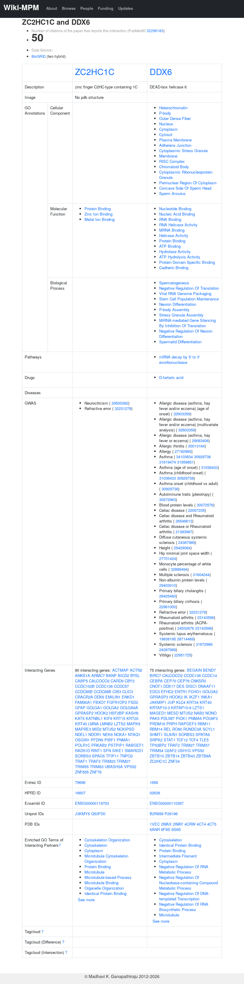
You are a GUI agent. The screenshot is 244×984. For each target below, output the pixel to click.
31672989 (204, 644)
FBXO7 (99, 702)
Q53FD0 (98, 813)
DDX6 (161, 71)
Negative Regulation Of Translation (189, 288)
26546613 (184, 521)
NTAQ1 (134, 734)
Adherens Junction (175, 145)
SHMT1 (156, 734)
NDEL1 (81, 734)
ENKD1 (128, 697)
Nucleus (166, 124)
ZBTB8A (203, 756)
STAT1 (169, 740)
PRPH (171, 723)
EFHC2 (167, 691)
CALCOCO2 (99, 681)
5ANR (155, 829)
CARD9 (117, 681)
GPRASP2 (84, 713)
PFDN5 (97, 740)
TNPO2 (126, 756)
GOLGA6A (129, 707)
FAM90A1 (83, 702)
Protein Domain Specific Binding (187, 262)
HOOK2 (101, 713)
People (86, 8)
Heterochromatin (173, 107)
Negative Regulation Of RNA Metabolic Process (183, 869)
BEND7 (209, 670)
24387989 (186, 542)
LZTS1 (198, 707)
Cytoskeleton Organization (107, 840)
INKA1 (206, 697)
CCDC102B (85, 686)
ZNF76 (95, 772)
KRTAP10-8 (181, 707)
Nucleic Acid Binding (177, 214)
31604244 (201, 574)
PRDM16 (157, 723)
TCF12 (182, 740)
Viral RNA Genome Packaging (185, 293)
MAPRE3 (83, 729)
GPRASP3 (159, 697)
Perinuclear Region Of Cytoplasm (188, 182)
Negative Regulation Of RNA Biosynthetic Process (183, 906)
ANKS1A (82, 675)
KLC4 (180, 702)
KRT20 (132, 718)
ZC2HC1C (95, 71)
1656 (154, 782)
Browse (69, 8)
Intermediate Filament (178, 856)
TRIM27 (123, 761)
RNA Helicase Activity (178, 224)
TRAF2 (94, 761)
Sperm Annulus (172, 193)
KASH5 (132, 713)
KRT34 (192, 702)
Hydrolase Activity (175, 251)
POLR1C (82, 745)
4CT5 (211, 824)
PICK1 (181, 718)
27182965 (183, 451)
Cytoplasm (168, 129)
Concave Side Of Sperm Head (185, 188)
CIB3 (116, 691)
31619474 (167, 462)
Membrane (168, 156)
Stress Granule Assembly (181, 315)
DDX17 (169, 686)
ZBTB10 (157, 756)
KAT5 (80, 718)
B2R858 (156, 813)
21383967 (184, 531)
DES (180, 686)
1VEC (155, 824)
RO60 (177, 729)
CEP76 (183, 681)
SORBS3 (83, 756)
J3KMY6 (82, 813)
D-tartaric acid (171, 377)
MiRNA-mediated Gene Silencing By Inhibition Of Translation (187, 322)
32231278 (123, 408)
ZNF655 (82, 772)
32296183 (155, 30)
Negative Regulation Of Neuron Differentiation (185, 333)
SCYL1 (209, 729)
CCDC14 (209, 675)
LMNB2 (106, 723)
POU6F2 (210, 718)
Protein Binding (98, 208)
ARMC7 (98, 675)
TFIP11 (112, 756)
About (51, 8)
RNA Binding (170, 219)
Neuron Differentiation (177, 304)
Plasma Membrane (175, 140)
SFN (107, 750)
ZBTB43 (188, 756)
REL (167, 729)
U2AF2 (170, 750)
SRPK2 (156, 740)
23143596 (205, 617)
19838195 (167, 639)
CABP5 (81, 681)
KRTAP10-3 (160, 707)
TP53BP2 (158, 745)
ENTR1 (181, 691)
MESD (173, 713)
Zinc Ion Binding (98, 214)
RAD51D (82, 750)
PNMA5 (195, 718)
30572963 (167, 499)
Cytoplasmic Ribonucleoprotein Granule (185, 174)
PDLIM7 (168, 718)
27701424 (167, 558)
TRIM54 (156, 750)
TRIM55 (82, 766)
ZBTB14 (172, 756)
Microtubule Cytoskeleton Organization (106, 858)
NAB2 (199, 713)
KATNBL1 (94, 718)
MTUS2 (109, 729)
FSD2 (133, 702)
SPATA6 (202, 734)
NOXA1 (120, 734)
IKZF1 (194, 697)
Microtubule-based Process (108, 877)
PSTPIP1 (116, 745)
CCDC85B (84, 691)
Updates (125, 8)
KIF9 (108, 718)
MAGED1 (158, 713)
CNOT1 (156, 686)
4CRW (189, 824)
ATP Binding (170, 246)
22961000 (167, 606)
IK (186, 697)
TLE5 (204, 740)
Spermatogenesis (174, 283)
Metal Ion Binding (100, 219)
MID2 (96, 729)
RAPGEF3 (187, 723)
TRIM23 (108, 761)
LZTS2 (120, 723)
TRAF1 (81, 761)
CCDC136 (104, 686)
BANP (111, 675)
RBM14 (156, 729)
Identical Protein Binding (105, 893)
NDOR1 (94, 734)
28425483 (167, 596)
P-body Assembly (174, 309)
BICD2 (123, 675)
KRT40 (81, 723)
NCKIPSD (125, 729)
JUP (171, 702)
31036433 (209, 467)
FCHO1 (194, 691)
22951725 (182, 655)
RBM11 (204, 723)
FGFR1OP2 (117, 702)
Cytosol (165, 134)
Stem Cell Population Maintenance (189, 299)
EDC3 (155, 691)
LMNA (93, 723)
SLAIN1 (170, 734)
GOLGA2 (111, 707)
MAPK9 (133, 723)
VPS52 (130, 766)
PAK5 (154, 718)
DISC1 (191, 686)
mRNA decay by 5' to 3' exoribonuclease (179, 359)
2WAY (178, 824)
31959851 (185, 462)
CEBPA (156, 681)
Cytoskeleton (96, 845)
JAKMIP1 (158, 702)
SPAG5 (98, 756)
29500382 (120, 403)
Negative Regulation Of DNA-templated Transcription (184, 896)
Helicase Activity (173, 235)
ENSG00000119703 (92, 803)
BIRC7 (155, 675)
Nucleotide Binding (175, 208)
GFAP (80, 707)
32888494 (179, 569)
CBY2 (129, 681)
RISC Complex (172, 161)
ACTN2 (136, 670)
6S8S (176, 829)
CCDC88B (102, 691)
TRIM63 (97, 766)
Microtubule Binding (101, 882)
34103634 (184, 456)
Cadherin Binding (173, 267)
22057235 (196, 510)
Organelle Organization (104, 888)
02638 (155, 793)
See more (86, 899)
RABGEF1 (135, 745)
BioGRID (39, 56)
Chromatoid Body (174, 166)
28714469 (185, 639)
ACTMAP (120, 670)
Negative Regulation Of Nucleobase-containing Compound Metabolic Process (188, 882)
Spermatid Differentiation (180, 341)
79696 (80, 782)
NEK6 (108, 734)
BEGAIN (194, 670)
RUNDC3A (192, 729)
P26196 (171, 813)
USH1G (184, 750)
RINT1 (96, 750)
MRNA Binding (171, 230)
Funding (105, 8)
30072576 (205, 505)
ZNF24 (174, 761)
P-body (165, 113)
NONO (211, 713)
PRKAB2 (99, 745)
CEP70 (170, 681)
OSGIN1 (82, 740)
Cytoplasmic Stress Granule (183, 150)
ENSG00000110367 (167, 803)
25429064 (182, 548)
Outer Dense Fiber (175, 118)
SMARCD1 (134, 750)
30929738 (202, 456)
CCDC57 (121, 686)
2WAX (166, 824)
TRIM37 (202, 745)
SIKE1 (117, 750)
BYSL (135, 675)
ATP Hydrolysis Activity (179, 257)
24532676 (185, 628)
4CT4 (201, 824)
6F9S (165, 829)
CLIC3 (127, 691)
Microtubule (94, 872)
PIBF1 (109, 740)
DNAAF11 (206, 686)
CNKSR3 (198, 681)
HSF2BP (116, 713)
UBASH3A (114, 766)
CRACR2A (84, 697)
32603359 (181, 414)
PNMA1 (123, 740)
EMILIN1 (113, 697)
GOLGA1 (94, 707)
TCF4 (193, 740)
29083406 (200, 440)
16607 (80, 793)
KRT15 (119, 718)
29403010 (167, 585)
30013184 (196, 446)
